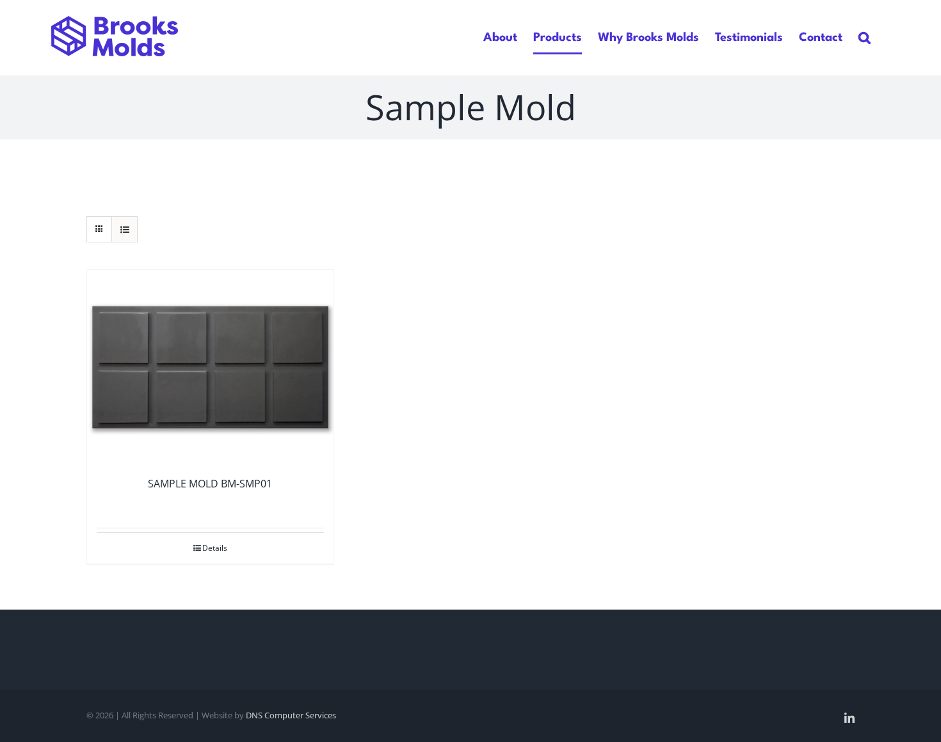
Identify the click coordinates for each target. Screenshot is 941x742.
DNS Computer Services (291, 715)
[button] (864, 37)
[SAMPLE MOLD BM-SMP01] (210, 367)
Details (214, 547)
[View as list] (124, 229)
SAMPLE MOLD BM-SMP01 (210, 484)
